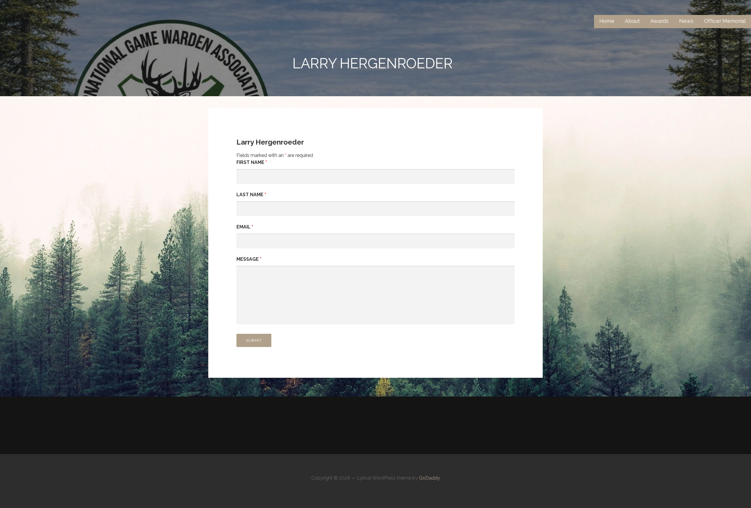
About (632, 21)
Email (244, 227)
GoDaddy (429, 478)
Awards (659, 21)
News (686, 21)
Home (606, 21)
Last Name (251, 194)
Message (248, 259)
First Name (251, 162)
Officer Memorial (725, 21)
